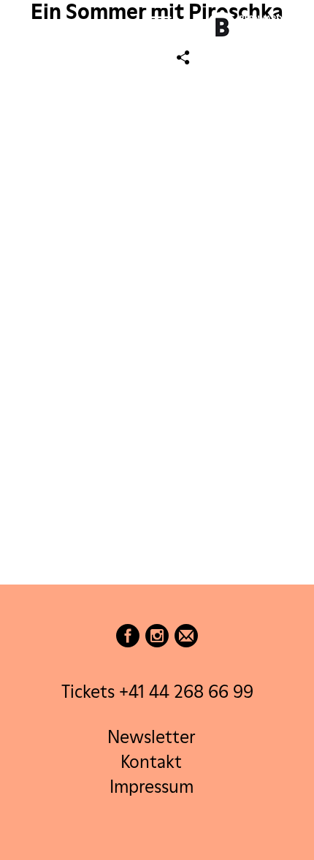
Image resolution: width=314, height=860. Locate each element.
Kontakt (151, 761)
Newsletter (151, 736)
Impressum (152, 786)
